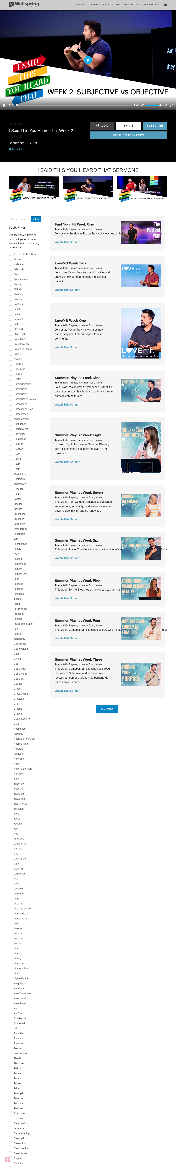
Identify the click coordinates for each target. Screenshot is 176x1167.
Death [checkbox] (17, 468)
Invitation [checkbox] (19, 808)
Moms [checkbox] (17, 953)
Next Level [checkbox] (20, 998)
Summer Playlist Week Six (76, 540)
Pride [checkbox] (16, 1088)
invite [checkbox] (16, 813)
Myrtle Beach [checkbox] (21, 978)
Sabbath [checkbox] (18, 1163)
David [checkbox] (17, 463)
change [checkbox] (18, 358)
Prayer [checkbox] (17, 1083)
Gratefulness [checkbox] (21, 693)
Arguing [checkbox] (18, 284)
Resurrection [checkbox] (21, 1153)
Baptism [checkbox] (18, 304)
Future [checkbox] (17, 633)
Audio (103, 125)
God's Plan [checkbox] (20, 668)
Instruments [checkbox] (20, 803)
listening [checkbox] (18, 868)
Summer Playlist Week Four (77, 620)
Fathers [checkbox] (18, 568)
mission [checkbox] (18, 943)
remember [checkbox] (19, 1128)
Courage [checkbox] (18, 443)
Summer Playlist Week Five (77, 580)
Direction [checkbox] (19, 488)
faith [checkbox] (16, 538)
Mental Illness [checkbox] (21, 918)
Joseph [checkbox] (18, 823)
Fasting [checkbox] (18, 558)
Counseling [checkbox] (20, 438)
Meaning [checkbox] (18, 903)
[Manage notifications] (7, 1159)
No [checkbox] (15, 1008)
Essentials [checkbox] (19, 523)
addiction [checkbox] (19, 264)
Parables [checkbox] (19, 1033)
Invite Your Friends (128, 135)
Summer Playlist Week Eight (78, 435)
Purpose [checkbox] (18, 1103)
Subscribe (155, 125)
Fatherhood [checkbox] (20, 563)
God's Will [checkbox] (19, 678)
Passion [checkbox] (18, 1043)
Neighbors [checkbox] (19, 983)
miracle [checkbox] (18, 933)
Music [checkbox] (17, 973)
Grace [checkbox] (17, 688)
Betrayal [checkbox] (18, 319)
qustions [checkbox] (18, 1118)
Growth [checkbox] (18, 713)
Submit (36, 219)
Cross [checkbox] (17, 453)
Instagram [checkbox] (19, 798)
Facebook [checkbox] (19, 533)
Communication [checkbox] (22, 383)
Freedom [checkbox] (19, 613)
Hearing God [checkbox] (21, 743)
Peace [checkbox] (17, 1048)
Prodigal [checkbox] (18, 1093)
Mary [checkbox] (16, 898)
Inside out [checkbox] (19, 793)
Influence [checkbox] (19, 783)
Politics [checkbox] (18, 1068)
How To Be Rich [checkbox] (23, 768)
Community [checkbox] (20, 393)
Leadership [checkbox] (20, 843)
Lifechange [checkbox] (20, 858)
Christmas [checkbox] (19, 368)
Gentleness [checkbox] (20, 643)
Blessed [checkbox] (18, 328)
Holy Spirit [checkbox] (19, 758)
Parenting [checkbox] (19, 1038)
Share (129, 125)
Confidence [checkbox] (20, 423)
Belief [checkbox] (17, 309)
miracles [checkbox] (18, 938)
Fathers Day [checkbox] (21, 573)
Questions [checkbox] (19, 1113)
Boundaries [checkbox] (20, 338)
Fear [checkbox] (16, 578)
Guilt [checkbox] (16, 723)
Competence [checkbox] (21, 413)
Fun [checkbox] (16, 628)
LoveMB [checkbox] (18, 888)
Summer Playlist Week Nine (77, 378)
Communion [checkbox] (20, 388)
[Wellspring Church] (24, 5)
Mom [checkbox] (16, 948)
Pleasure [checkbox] (19, 1063)
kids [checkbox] (16, 833)
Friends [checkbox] (18, 618)
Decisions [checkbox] (19, 478)
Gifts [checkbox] (16, 653)
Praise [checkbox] (17, 1073)
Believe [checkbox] (18, 314)
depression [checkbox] (20, 483)
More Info (18, 149)
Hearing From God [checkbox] (24, 738)
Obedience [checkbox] (20, 1018)
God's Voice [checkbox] (20, 673)
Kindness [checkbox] (19, 838)
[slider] (74, 105)
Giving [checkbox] (17, 658)
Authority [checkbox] (19, 294)
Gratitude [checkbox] (19, 698)
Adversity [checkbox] (19, 269)
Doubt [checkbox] (17, 493)
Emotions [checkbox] (19, 518)
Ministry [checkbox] (18, 928)
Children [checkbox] (18, 363)
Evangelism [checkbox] (20, 528)
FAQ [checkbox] (16, 553)
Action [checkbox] (17, 259)
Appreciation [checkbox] (21, 279)
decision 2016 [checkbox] (21, 473)
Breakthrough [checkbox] (21, 343)
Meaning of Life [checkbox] (22, 908)
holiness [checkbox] (18, 753)
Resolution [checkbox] (19, 1143)
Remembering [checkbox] (22, 1133)
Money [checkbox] (17, 958)
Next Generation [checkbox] (23, 993)
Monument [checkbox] (20, 963)
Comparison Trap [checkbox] (23, 408)
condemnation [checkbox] (21, 418)
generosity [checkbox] (19, 638)
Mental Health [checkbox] (21, 913)
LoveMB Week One (70, 321)
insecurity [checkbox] (19, 788)
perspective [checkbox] (20, 1053)
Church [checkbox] (18, 373)
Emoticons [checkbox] (20, 513)
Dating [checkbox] (17, 458)
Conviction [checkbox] (19, 433)
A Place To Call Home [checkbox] (26, 254)
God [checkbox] (16, 663)
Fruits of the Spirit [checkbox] (23, 623)
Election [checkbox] (18, 503)
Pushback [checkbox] (19, 1108)
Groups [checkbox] (18, 708)
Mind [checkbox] (16, 923)
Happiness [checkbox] (20, 728)
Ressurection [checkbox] (21, 1148)
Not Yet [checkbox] (18, 1013)
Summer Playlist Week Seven (79, 492)
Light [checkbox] (16, 863)
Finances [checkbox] (19, 593)
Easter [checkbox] (17, 498)
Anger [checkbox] (17, 274)
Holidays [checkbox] (18, 748)
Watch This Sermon (67, 242)
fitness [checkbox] (17, 598)
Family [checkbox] (17, 548)
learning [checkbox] (18, 848)
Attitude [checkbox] (18, 289)
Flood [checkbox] (17, 603)
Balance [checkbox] (18, 299)
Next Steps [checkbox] (20, 1003)
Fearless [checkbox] (18, 583)
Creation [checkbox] (18, 448)
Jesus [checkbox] (17, 818)
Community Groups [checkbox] (25, 398)
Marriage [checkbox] (19, 893)
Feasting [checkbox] (18, 588)
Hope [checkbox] (17, 763)
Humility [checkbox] (18, 773)
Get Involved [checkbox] (21, 648)
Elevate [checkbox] (18, 508)
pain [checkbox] (16, 1028)
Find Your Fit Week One (74, 224)
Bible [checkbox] (16, 324)
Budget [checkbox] (17, 353)
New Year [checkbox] (19, 988)
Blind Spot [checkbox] (19, 333)
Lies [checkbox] (16, 853)
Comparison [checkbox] (20, 403)
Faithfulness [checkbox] (20, 543)
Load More (107, 709)
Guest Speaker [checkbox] (22, 718)
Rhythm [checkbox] (18, 1158)
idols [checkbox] (16, 778)
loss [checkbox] (16, 878)
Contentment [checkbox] (21, 428)
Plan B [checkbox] (17, 1058)
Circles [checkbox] (17, 378)
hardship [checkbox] (18, 733)
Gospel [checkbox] (18, 683)
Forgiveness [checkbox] (21, 608)
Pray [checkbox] (16, 1078)
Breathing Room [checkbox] (23, 348)
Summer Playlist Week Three (78, 659)
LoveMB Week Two (70, 263)
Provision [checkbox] (19, 1098)
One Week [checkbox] (20, 1023)
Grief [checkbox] (16, 703)
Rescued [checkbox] (19, 1138)
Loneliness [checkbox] (20, 873)
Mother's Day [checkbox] (21, 968)
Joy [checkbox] (16, 828)
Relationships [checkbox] (21, 1123)
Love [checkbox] (16, 883)
